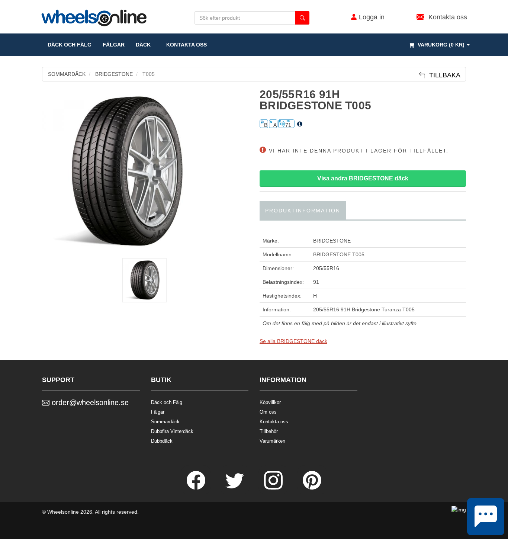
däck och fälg (69, 45)
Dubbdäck (162, 441)
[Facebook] (196, 488)
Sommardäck (165, 421)
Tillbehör (269, 431)
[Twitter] (235, 488)
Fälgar (157, 412)
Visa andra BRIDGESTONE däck (362, 178)
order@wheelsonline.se (89, 402)
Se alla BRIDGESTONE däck (293, 341)
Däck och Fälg (166, 402)
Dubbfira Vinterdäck (172, 431)
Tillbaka (442, 75)
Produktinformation (302, 211)
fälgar (114, 45)
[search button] (302, 18)
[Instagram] (274, 488)
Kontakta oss (184, 45)
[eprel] (299, 124)
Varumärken (272, 441)
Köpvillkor (270, 402)
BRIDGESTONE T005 (338, 254)
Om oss (268, 412)
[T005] (145, 171)
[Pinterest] (312, 488)
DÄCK (143, 45)
